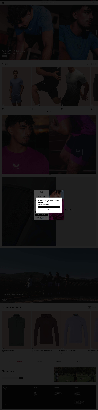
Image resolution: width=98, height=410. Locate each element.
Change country (49, 209)
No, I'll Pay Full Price (41, 214)
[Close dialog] (63, 191)
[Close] (60, 198)
